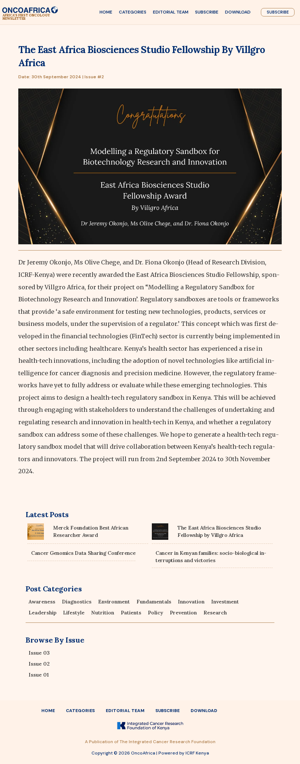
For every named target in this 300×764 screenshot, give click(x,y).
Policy (155, 612)
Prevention (183, 612)
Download (238, 12)
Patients (131, 612)
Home (106, 12)
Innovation (191, 601)
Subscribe (206, 12)
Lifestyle (74, 612)
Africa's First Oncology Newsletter (26, 16)
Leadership (42, 612)
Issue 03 (39, 653)
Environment (114, 601)
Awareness (42, 601)
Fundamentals (153, 601)
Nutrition (102, 612)
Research (215, 612)
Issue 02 (39, 663)
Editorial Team (170, 12)
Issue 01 (39, 674)
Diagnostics (76, 601)
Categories (132, 12)
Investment (225, 601)
